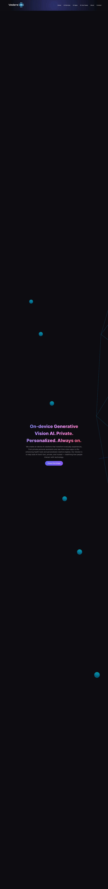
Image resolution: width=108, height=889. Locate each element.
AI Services (67, 5)
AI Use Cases (84, 5)
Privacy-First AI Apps (54, 463)
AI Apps (75, 5)
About (92, 5)
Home (59, 5)
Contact (99, 5)
